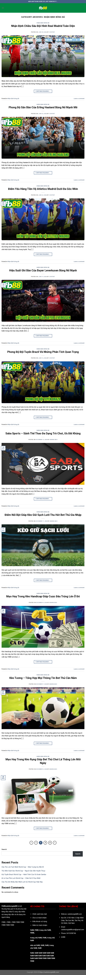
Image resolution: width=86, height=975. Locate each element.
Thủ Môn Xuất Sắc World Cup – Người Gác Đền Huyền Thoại (23, 871)
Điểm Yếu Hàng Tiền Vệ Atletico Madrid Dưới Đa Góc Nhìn (43, 188)
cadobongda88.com (74, 914)
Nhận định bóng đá (43, 23)
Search (4, 849)
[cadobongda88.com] (43, 8)
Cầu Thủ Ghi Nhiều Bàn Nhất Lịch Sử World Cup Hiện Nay (22, 882)
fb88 (47, 945)
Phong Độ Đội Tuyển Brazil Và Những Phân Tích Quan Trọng (43, 351)
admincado (53, 439)
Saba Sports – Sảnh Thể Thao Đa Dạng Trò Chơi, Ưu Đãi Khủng (43, 433)
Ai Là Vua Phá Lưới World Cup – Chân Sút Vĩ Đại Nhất (21, 878)
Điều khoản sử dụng (39, 921)
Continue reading (43, 91)
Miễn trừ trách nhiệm (39, 925)
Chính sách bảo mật (39, 914)
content (52, 32)
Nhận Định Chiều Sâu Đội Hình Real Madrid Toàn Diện (43, 25)
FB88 (18, 922)
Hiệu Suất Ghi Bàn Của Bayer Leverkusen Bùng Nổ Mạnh (43, 270)
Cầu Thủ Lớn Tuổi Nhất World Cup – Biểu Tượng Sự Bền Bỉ (23, 867)
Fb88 (44, 938)
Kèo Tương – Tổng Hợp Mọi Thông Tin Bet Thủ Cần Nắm (43, 678)
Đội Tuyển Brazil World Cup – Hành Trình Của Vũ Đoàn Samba (24, 874)
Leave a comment (79, 98)
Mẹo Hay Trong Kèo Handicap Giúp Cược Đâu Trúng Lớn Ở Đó (43, 596)
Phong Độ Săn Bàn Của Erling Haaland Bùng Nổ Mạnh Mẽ (43, 107)
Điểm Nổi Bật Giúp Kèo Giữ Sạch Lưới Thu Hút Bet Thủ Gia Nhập (43, 514)
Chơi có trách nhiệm (39, 918)
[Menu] (3, 7)
